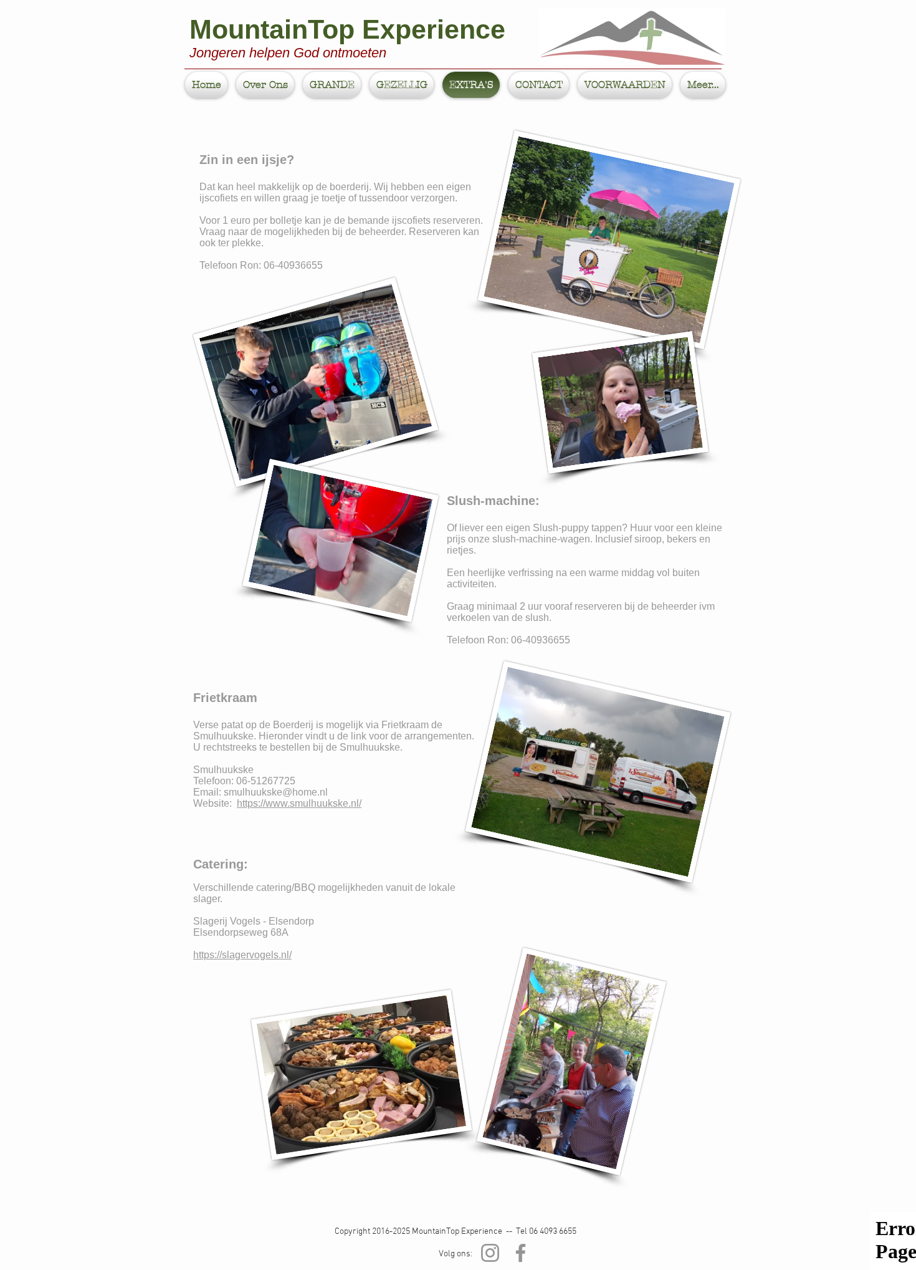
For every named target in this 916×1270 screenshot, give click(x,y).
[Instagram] (490, 1253)
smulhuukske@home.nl (276, 792)
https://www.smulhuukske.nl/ (299, 803)
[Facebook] (520, 1253)
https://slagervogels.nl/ (242, 955)
